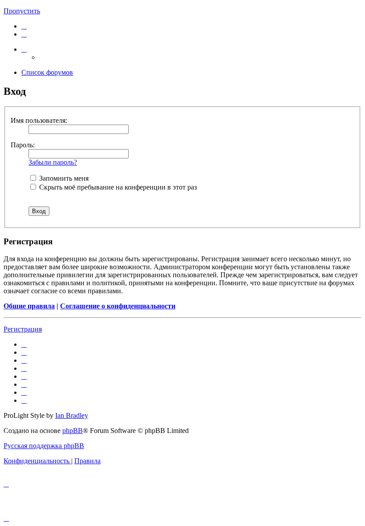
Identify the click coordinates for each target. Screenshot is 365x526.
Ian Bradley (71, 415)
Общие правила (29, 306)
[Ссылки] (24, 49)
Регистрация (23, 329)
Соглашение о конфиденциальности (117, 306)
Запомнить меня (63, 178)
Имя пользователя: (39, 120)
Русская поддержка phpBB (44, 445)
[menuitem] (24, 26)
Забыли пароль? (52, 162)
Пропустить (22, 11)
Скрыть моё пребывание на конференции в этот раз (117, 187)
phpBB (72, 430)
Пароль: (23, 145)
